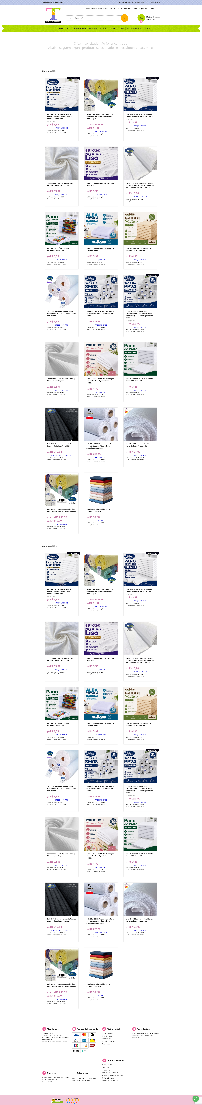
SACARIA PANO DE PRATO (59, 28)
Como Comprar (107, 1033)
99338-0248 (130, 8)
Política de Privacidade (110, 1065)
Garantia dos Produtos (110, 1073)
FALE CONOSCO (155, 2)
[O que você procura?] (125, 18)
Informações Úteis (115, 1060)
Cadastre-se (106, 1039)
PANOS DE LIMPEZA (79, 28)
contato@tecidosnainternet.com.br (54, 1042)
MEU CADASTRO (126, 2)
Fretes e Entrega (108, 1078)
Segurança (106, 1070)
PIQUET (121, 28)
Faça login (59, 2)
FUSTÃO (112, 28)
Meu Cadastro (107, 1036)
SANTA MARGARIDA (134, 28)
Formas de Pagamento (110, 1081)
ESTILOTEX (148, 28)
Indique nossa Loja (108, 1041)
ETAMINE (103, 28)
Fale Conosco (106, 1044)
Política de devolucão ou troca (112, 1075)
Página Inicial (113, 1029)
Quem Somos (107, 1067)
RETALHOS (93, 28)
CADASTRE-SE (140, 2)
